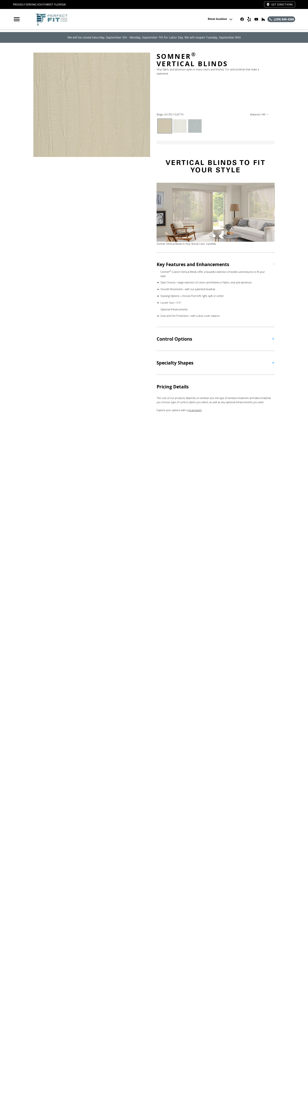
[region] (91, 105)
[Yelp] (249, 19)
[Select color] (165, 126)
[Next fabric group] (267, 114)
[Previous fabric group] (248, 114)
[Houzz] (263, 19)
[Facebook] (242, 19)
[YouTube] (256, 19)
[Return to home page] (79, 19)
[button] (17, 19)
